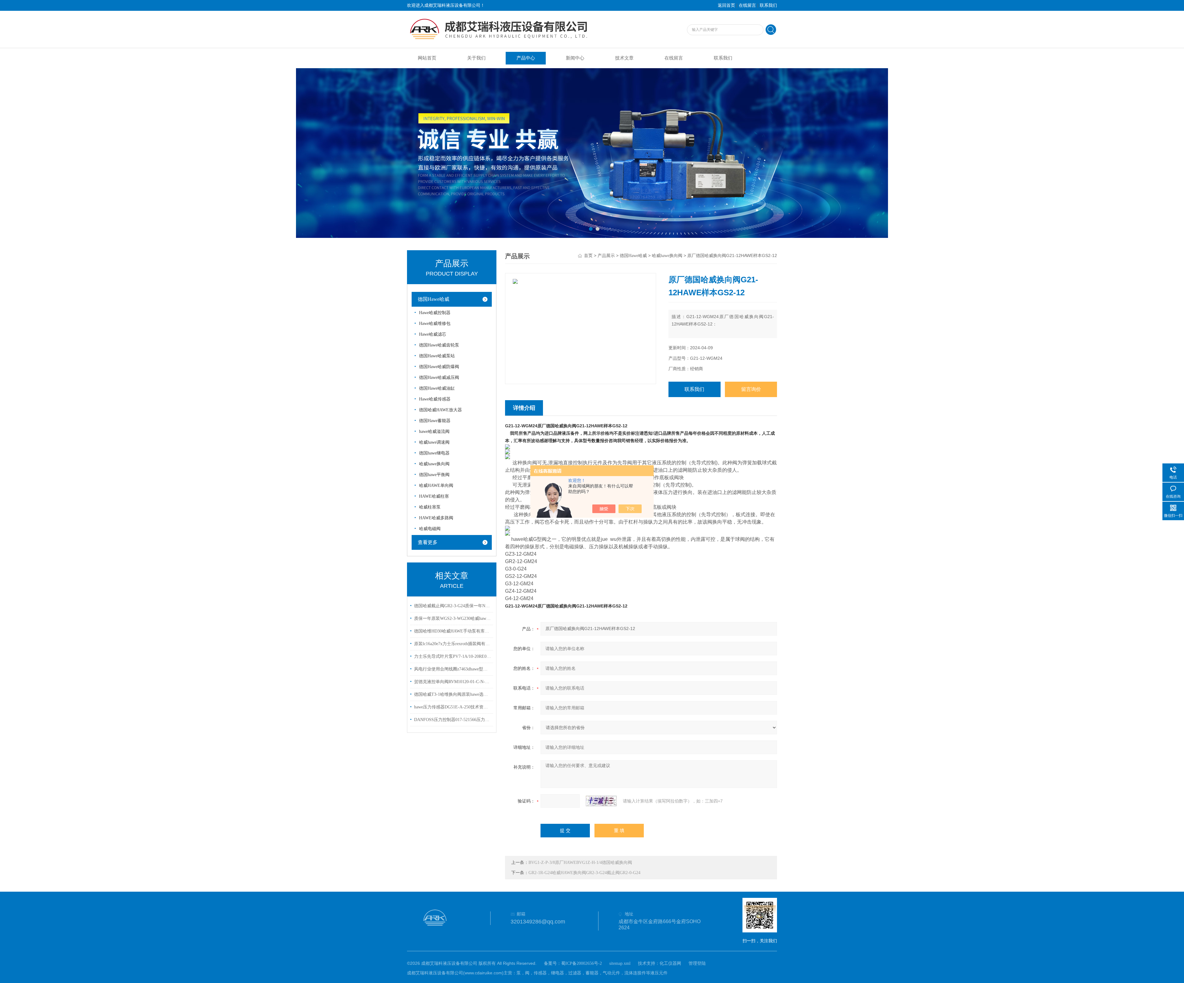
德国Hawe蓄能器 (434, 420)
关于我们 (476, 58)
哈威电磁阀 (430, 528)
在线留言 (747, 5)
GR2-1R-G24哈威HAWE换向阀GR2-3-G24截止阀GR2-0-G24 (584, 872)
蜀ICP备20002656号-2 (581, 963)
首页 (588, 255)
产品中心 (525, 58)
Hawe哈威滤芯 (432, 334)
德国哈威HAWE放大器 (440, 410)
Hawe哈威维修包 (434, 323)
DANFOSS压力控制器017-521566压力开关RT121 (452, 719)
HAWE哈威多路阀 (436, 518)
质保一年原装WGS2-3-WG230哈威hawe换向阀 (452, 618)
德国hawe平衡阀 (434, 474)
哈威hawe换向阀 (434, 464)
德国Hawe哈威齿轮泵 (439, 345)
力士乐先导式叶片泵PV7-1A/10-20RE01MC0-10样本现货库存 (452, 656)
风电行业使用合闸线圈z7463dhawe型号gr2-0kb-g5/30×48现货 (452, 669)
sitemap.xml (620, 963)
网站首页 (427, 58)
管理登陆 (697, 963)
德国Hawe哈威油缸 (437, 388)
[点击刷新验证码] (601, 801)
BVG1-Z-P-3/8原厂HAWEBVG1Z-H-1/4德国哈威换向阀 (580, 862)
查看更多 (428, 542)
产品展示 (606, 255)
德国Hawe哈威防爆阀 (439, 366)
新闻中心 (575, 58)
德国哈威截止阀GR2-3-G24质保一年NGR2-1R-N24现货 (452, 605)
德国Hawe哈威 (433, 299)
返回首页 (726, 5)
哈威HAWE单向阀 (436, 485)
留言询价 (751, 389)
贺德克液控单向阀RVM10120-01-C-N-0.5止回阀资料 (452, 681)
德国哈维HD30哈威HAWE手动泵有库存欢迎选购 (452, 631)
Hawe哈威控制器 (434, 312)
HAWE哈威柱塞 (434, 496)
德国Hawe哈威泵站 (437, 356)
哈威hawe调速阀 (434, 442)
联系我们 (768, 5)
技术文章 (624, 58)
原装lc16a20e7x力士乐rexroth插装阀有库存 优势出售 (452, 643)
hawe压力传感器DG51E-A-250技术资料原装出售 (452, 707)
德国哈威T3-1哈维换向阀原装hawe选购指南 (452, 694)
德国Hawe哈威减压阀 (439, 377)
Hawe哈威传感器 (434, 399)
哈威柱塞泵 (430, 507)
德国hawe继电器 (434, 453)
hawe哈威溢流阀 (434, 431)
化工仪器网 (670, 963)
